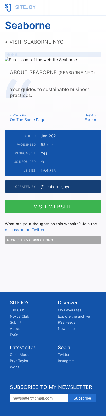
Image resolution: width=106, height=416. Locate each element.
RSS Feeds (66, 322)
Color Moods (21, 354)
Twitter (63, 354)
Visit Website (53, 207)
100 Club (17, 310)
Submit (15, 322)
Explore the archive (74, 316)
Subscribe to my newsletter (51, 387)
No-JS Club (19, 316)
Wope (14, 367)
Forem (90, 117)
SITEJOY (25, 7)
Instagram (66, 361)
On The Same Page (27, 117)
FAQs (14, 335)
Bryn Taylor (19, 361)
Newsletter (67, 328)
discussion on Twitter (25, 229)
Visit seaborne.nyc (36, 42)
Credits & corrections (32, 240)
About (15, 328)
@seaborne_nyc (55, 186)
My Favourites (69, 310)
